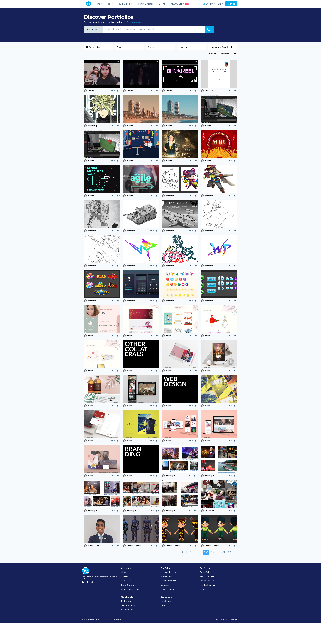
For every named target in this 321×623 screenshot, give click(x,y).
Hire (98, 4)
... (194, 552)
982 (230, 552)
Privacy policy (234, 619)
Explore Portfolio (207, 581)
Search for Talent (207, 576)
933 (213, 552)
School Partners (128, 605)
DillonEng (92, 126)
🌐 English (208, 4)
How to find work (168, 589)
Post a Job (204, 572)
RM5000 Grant (179, 4)
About (124, 572)
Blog (162, 605)
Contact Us (126, 581)
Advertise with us (129, 609)
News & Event (127, 585)
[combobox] (93, 29)
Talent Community (168, 581)
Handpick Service (207, 585)
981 (223, 552)
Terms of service (221, 619)
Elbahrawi (209, 511)
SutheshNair (93, 546)
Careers (124, 576)
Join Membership (168, 572)
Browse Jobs (166, 576)
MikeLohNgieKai (134, 546)
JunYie (91, 91)
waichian (170, 196)
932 (206, 552)
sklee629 (209, 91)
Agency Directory (145, 4)
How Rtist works (135, 22)
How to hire (205, 589)
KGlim (129, 371)
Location (183, 47)
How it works (123, 4)
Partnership (126, 601)
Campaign (165, 585)
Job (108, 4)
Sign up (231, 4)
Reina (90, 336)
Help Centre (165, 601)
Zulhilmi (130, 126)
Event (162, 4)
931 (199, 552)
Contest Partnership (130, 589)
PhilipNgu (170, 476)
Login (220, 4)
